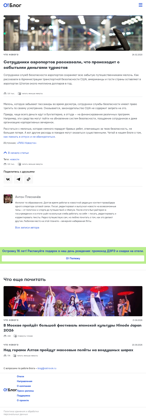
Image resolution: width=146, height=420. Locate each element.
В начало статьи (18, 152)
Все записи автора (27, 227)
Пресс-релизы (25, 390)
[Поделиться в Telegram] (18, 179)
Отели (20, 376)
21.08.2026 (137, 320)
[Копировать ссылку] (28, 179)
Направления (24, 381)
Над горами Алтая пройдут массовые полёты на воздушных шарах (68, 350)
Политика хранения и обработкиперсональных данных (21, 413)
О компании (24, 386)
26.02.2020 (137, 54)
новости (14, 159)
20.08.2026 (137, 345)
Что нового (11, 54)
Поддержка (23, 395)
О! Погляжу (73, 258)
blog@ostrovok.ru (47, 368)
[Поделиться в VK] (8, 179)
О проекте (23, 400)
